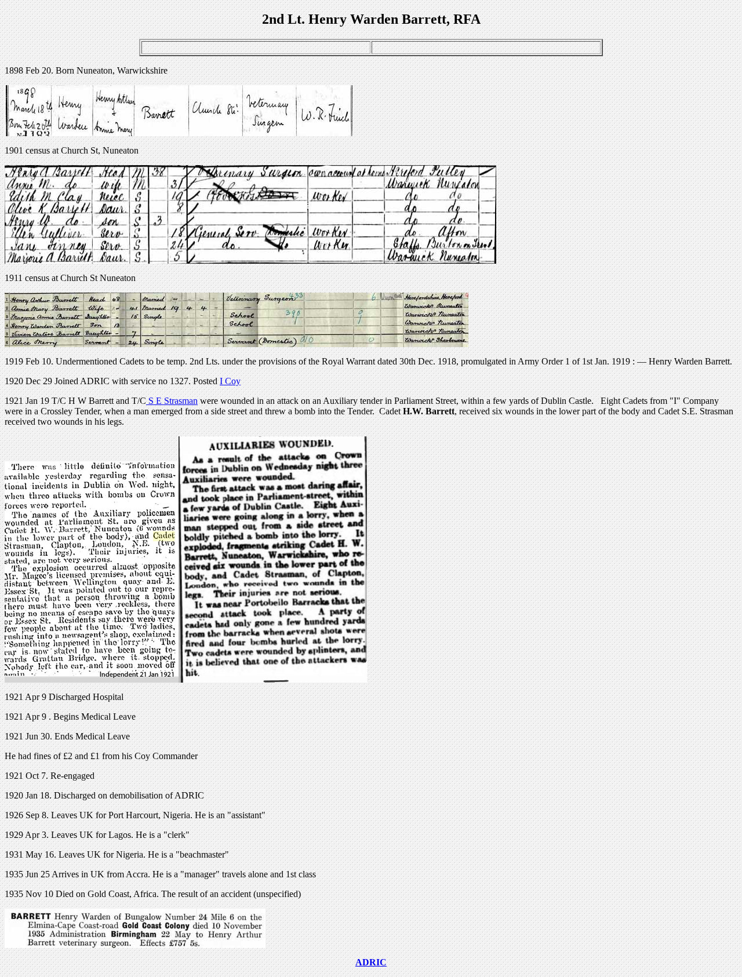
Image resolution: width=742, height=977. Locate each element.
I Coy (230, 381)
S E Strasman (172, 401)
